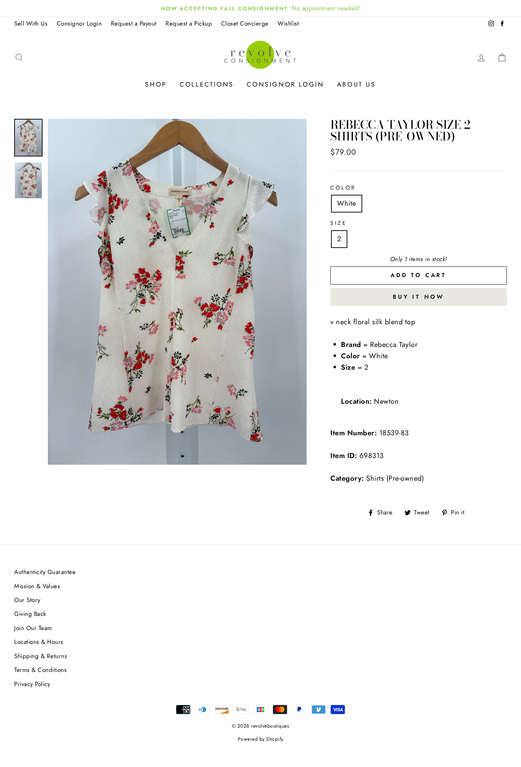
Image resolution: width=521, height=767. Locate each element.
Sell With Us (30, 23)
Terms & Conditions (40, 670)
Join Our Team (33, 628)
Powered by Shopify (261, 739)
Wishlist (288, 23)
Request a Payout (134, 23)
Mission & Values (37, 586)
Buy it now (418, 297)
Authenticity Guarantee (44, 572)
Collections (207, 84)
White (346, 203)
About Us (356, 84)
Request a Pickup (189, 23)
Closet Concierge (245, 23)
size (338, 223)
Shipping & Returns (40, 656)
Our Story (27, 600)
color (343, 188)
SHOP (156, 84)
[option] (177, 292)
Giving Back (30, 613)
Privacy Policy (32, 684)
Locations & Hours (38, 642)
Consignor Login (79, 23)
